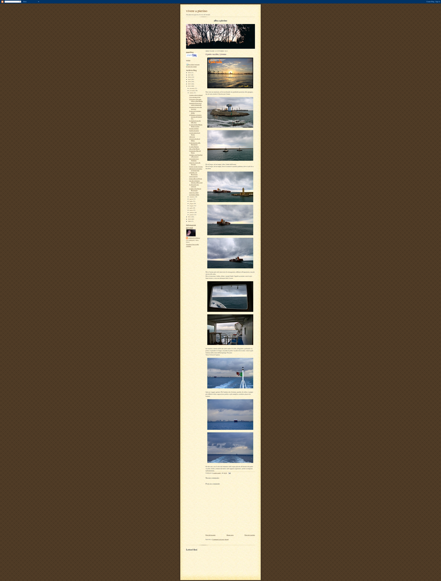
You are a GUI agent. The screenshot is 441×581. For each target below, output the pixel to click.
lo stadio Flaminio (194, 147)
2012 (189, 86)
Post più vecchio (250, 535)
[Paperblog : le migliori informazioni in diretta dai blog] (191, 57)
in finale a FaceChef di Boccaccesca (195, 189)
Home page (230, 535)
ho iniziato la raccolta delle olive (195, 121)
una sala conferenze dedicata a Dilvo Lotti (195, 181)
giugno (191, 203)
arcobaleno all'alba (194, 194)
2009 (189, 221)
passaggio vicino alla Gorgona (194, 163)
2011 (189, 217)
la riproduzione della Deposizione (194, 143)
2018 (189, 72)
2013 (189, 84)
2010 (189, 219)
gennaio (191, 214)
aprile (191, 208)
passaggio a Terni (193, 192)
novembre (192, 90)
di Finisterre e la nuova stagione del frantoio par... (195, 116)
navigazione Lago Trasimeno (194, 159)
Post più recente (210, 535)
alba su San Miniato (194, 149)
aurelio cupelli (194, 238)
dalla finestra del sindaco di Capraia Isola (195, 169)
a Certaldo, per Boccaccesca (193, 173)
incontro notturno (194, 128)
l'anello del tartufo (194, 130)
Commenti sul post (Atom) (220, 539)
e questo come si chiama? (196, 95)
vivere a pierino (196, 10)
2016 (189, 77)
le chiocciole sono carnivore (194, 185)
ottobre (191, 93)
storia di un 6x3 (193, 176)
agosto (191, 199)
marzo (191, 210)
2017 (189, 75)
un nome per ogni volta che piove (195, 108)
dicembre (192, 88)
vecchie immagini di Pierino (194, 133)
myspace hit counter (191, 66)
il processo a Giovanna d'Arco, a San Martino (196, 100)
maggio (191, 206)
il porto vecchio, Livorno (196, 166)
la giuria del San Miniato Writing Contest (195, 125)
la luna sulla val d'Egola (195, 178)
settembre (192, 197)
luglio (191, 201)
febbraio (191, 212)
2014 (189, 81)
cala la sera (192, 137)
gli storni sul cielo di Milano (194, 139)
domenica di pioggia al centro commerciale (195, 104)
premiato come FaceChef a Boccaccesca (195, 156)
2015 (189, 79)
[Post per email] (229, 473)
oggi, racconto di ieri (194, 97)
